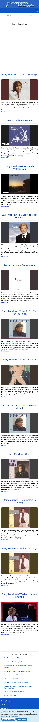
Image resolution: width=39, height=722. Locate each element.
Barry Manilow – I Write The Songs (20, 548)
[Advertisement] (19, 50)
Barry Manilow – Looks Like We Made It (19, 407)
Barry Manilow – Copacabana (19, 265)
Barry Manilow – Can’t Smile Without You (19, 167)
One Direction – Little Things (12, 658)
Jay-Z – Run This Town (11, 678)
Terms (3, 704)
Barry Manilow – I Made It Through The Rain (19, 216)
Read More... (5, 112)
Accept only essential (8, 719)
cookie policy (14, 716)
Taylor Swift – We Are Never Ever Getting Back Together (18, 666)
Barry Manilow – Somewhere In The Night (19, 501)
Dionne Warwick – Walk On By (13, 675)
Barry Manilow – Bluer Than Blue (20, 359)
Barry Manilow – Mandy (19, 120)
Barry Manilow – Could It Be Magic (19, 74)
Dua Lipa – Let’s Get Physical (13, 662)
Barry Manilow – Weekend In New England (19, 595)
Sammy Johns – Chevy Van (12, 695)
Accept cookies (22, 719)
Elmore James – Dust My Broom (14, 691)
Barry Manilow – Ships (19, 454)
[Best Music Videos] (19, 4)
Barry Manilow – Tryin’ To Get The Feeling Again (19, 312)
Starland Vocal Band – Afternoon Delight (16, 682)
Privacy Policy (5, 701)
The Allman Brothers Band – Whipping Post (17, 671)
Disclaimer (4, 708)
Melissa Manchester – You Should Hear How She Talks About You (18, 687)
